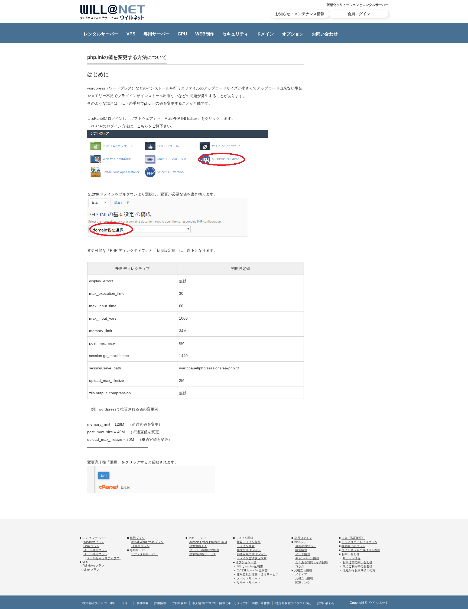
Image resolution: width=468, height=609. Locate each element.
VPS (130, 34)
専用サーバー (157, 34)
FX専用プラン (140, 546)
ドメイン (265, 34)
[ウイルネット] (112, 12)
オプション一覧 (246, 562)
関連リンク (302, 582)
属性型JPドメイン (249, 550)
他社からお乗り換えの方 (359, 570)
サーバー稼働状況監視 (204, 550)
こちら (142, 126)
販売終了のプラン (353, 546)
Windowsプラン (93, 542)
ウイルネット (378, 603)
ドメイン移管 (246, 546)
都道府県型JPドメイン (252, 554)
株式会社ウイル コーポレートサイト (106, 603)
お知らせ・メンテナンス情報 (299, 14)
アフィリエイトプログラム (359, 542)
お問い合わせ (325, 34)
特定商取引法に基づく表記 (293, 603)
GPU (182, 34)
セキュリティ (235, 34)
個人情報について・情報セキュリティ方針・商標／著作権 (231, 603)
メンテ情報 (302, 554)
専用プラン (137, 538)
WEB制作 (204, 34)
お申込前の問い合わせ (357, 562)
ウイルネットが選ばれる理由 (361, 550)
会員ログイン (358, 14)
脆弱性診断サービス (202, 554)
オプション (293, 34)
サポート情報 (351, 558)
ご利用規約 (179, 603)
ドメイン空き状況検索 (251, 558)
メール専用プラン (95, 550)
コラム (299, 566)
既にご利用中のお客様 (357, 566)
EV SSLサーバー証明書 (252, 570)
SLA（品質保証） (353, 538)
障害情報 (301, 550)
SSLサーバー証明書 (250, 566)
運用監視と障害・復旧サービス (257, 574)
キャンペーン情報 (307, 558)
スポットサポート (249, 578)
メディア (301, 574)
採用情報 (160, 603)
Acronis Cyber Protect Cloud (208, 542)
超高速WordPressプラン (147, 542)
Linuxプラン (91, 546)
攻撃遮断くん (198, 546)
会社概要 (142, 603)
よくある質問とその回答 (311, 562)
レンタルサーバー (101, 34)
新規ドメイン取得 (249, 542)
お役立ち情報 (304, 578)
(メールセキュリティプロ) (103, 558)
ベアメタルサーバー (144, 554)
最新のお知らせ (305, 546)
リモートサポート (249, 582)
